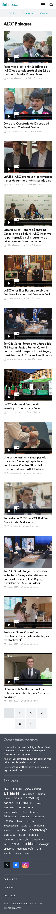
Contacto (9, 888)
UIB (39, 849)
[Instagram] (25, 865)
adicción (17, 789)
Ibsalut (20, 821)
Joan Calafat (25, 826)
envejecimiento (10, 812)
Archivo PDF (10, 879)
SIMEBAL (9, 849)
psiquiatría (38, 839)
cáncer (8, 803)
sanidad (29, 844)
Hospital (9, 821)
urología (7, 853)
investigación (11, 826)
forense (24, 816)
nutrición (21, 830)
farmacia (34, 812)
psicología (22, 839)
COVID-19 (32, 798)
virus (27, 853)
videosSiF (18, 853)
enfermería (26, 807)
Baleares (11, 793)
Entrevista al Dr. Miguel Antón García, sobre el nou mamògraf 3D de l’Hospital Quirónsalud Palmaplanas (28, 750)
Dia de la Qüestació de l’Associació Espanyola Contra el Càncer (26, 125)
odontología (38, 830)
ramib (6, 844)
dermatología (10, 807)
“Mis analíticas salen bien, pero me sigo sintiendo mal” (26, 769)
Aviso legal (9, 896)
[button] (43, 5)
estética (24, 812)
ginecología (38, 817)
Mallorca (39, 825)
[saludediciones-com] (10, 4)
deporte (39, 803)
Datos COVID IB (24, 803)
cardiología (28, 794)
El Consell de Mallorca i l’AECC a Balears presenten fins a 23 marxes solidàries (26, 693)
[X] (7, 865)
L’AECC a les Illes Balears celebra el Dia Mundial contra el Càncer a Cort (27, 292)
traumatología (25, 848)
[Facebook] (16, 865)
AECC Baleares (33, 789)
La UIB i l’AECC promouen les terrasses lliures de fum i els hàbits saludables (28, 178)
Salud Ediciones (35, 78)
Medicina (8, 831)
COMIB (18, 798)
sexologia (43, 844)
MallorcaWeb (14, 908)
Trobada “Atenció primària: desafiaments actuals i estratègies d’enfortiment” (26, 636)
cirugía (41, 794)
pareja (22, 835)
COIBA (7, 799)
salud (15, 844)
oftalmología (9, 835)
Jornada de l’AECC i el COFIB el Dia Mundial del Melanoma (26, 520)
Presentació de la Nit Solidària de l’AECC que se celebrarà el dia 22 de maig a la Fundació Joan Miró (27, 70)
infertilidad (31, 821)
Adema (6, 789)
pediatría (33, 835)
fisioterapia (10, 816)
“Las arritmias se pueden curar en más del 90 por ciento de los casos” (27, 760)
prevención (8, 839)
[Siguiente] (31, 724)
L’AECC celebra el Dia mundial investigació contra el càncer (22, 406)
